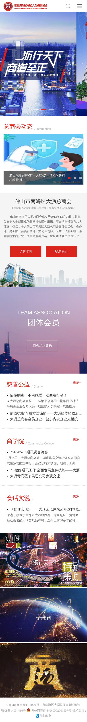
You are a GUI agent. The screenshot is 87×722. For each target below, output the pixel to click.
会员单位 (27, 345)
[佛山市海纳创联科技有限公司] (37, 715)
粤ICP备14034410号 (13, 710)
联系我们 (61, 251)
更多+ (77, 382)
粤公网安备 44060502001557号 (51, 710)
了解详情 (25, 251)
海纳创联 (46, 715)
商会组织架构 (60, 345)
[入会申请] (43, 368)
